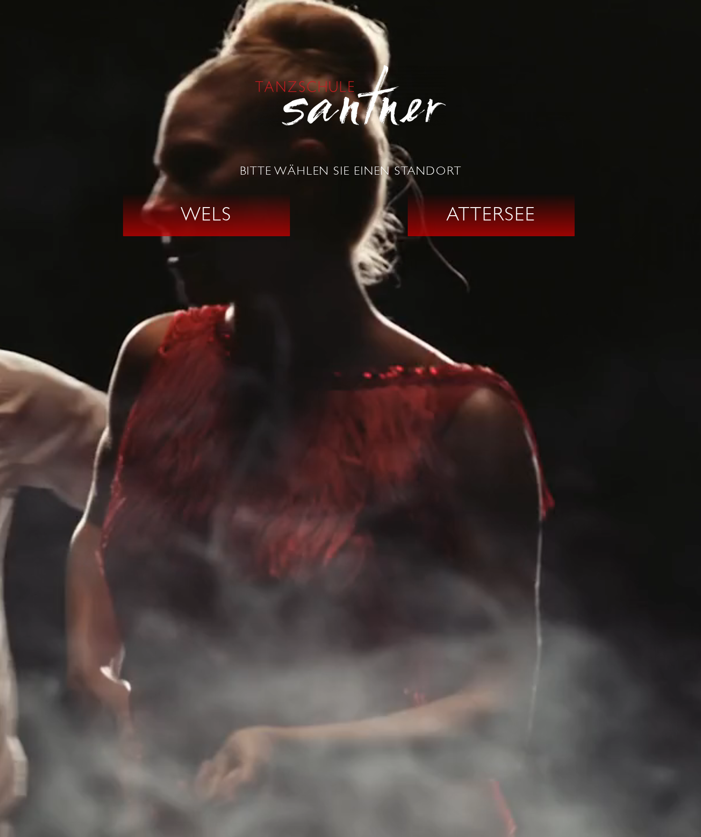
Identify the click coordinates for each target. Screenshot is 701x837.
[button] (206, 214)
